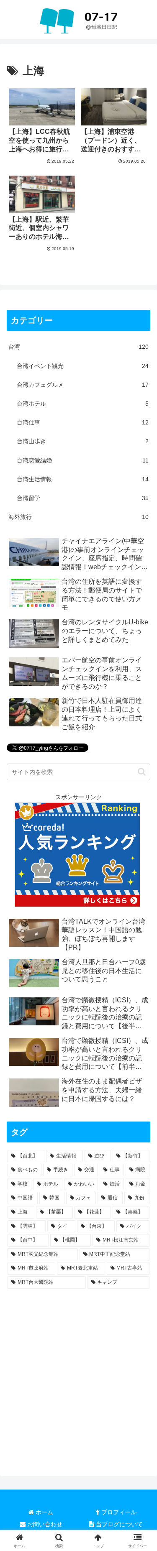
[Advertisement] (78, 1376)
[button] (141, 772)
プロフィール (118, 1512)
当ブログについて (118, 1524)
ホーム (43, 1512)
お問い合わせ (44, 1524)
